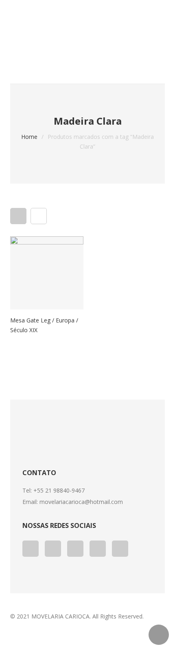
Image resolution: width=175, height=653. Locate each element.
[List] (39, 216)
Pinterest (98, 549)
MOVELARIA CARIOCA (60, 616)
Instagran (120, 549)
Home (29, 137)
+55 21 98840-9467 (59, 490)
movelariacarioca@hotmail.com (81, 502)
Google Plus (53, 549)
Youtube (75, 549)
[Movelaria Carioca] (87, 32)
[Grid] (18, 216)
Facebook (30, 549)
